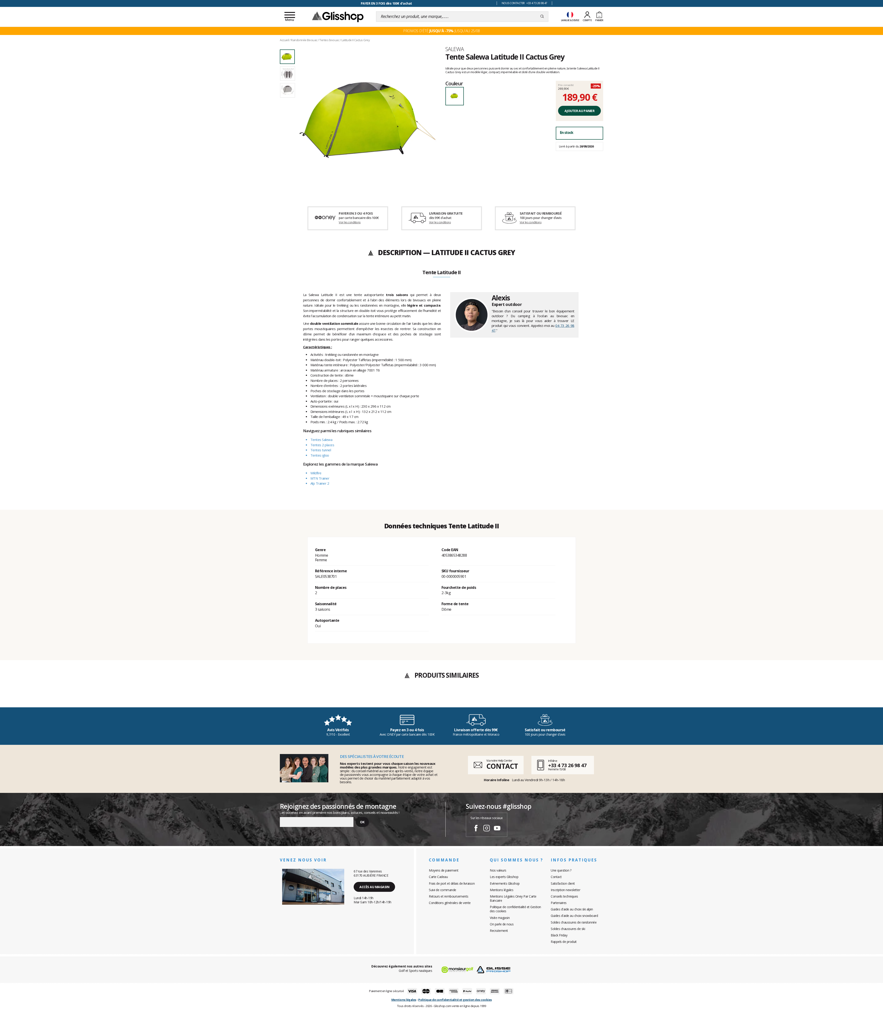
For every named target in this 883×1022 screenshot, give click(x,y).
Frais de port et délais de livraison (452, 883)
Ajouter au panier (579, 111)
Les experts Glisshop (504, 877)
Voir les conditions (350, 222)
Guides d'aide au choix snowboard (574, 915)
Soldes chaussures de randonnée (573, 922)
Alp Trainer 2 (319, 483)
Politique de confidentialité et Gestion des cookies (515, 909)
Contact (556, 877)
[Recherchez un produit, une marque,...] (542, 16)
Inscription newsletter (565, 890)
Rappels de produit (563, 941)
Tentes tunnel (320, 450)
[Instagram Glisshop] (486, 828)
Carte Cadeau (438, 877)
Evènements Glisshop (505, 883)
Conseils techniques (564, 896)
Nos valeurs (498, 870)
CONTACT (502, 766)
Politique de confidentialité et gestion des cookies (455, 1000)
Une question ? (561, 870)
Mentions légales (501, 890)
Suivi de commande (442, 890)
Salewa (454, 49)
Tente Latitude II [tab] (441, 273)
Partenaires (559, 903)
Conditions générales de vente (450, 903)
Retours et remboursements (448, 896)
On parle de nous (501, 924)
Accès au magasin (374, 887)
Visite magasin (500, 917)
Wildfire (315, 473)
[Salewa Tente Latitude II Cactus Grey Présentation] (367, 120)
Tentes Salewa (321, 439)
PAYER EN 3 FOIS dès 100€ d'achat (386, 3)
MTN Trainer (320, 478)
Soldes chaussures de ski (568, 929)
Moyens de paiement (443, 870)
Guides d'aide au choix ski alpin (572, 909)
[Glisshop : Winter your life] (338, 16)
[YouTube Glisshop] (497, 828)
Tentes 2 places (322, 445)
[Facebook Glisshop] (476, 828)
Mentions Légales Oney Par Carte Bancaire (513, 898)
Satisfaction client (563, 883)
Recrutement (499, 930)
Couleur (454, 83)
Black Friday (559, 935)
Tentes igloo (319, 455)
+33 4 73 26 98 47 (567, 765)
